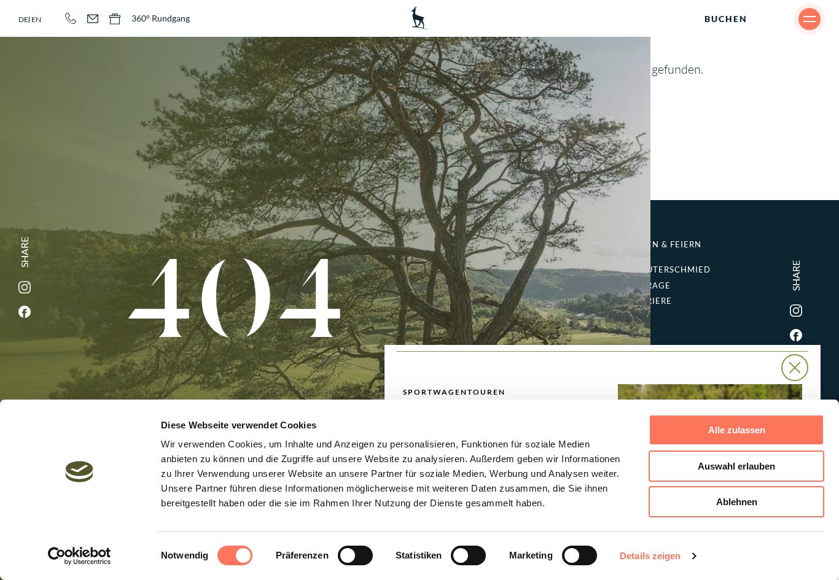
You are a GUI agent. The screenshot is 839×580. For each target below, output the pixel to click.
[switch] (355, 555)
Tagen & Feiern (665, 244)
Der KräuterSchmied (670, 265)
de (23, 19)
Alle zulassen (736, 430)
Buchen (725, 19)
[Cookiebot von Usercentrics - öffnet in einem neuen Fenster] (79, 556)
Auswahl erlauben (736, 466)
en (36, 19)
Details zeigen (650, 556)
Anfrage (650, 285)
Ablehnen (736, 502)
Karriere (650, 301)
